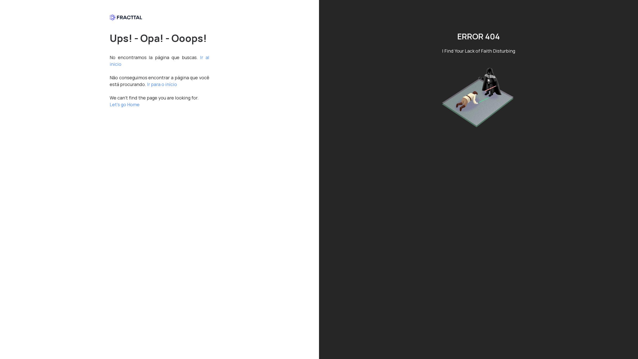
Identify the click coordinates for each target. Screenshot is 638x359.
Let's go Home (125, 104)
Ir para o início (162, 84)
